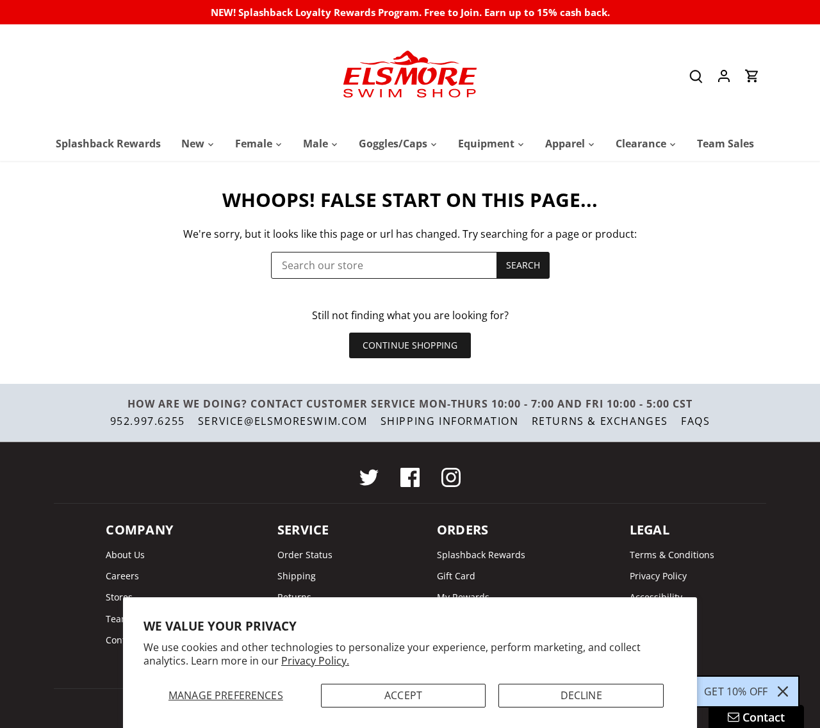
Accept (403, 695)
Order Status (304, 555)
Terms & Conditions (672, 555)
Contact (122, 640)
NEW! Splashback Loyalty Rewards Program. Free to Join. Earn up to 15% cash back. (410, 12)
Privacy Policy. (315, 661)
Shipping (296, 576)
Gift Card (456, 576)
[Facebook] (410, 477)
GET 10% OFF (735, 691)
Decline (581, 695)
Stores (119, 597)
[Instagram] (451, 477)
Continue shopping (410, 345)
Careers (122, 576)
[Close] (783, 691)
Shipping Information (450, 421)
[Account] (724, 76)
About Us (125, 555)
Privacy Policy (658, 576)
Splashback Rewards (481, 555)
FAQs (695, 421)
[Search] (696, 76)
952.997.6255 (147, 421)
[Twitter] (369, 477)
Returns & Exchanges (600, 421)
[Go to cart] (752, 76)
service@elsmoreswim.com (283, 421)
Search (523, 265)
